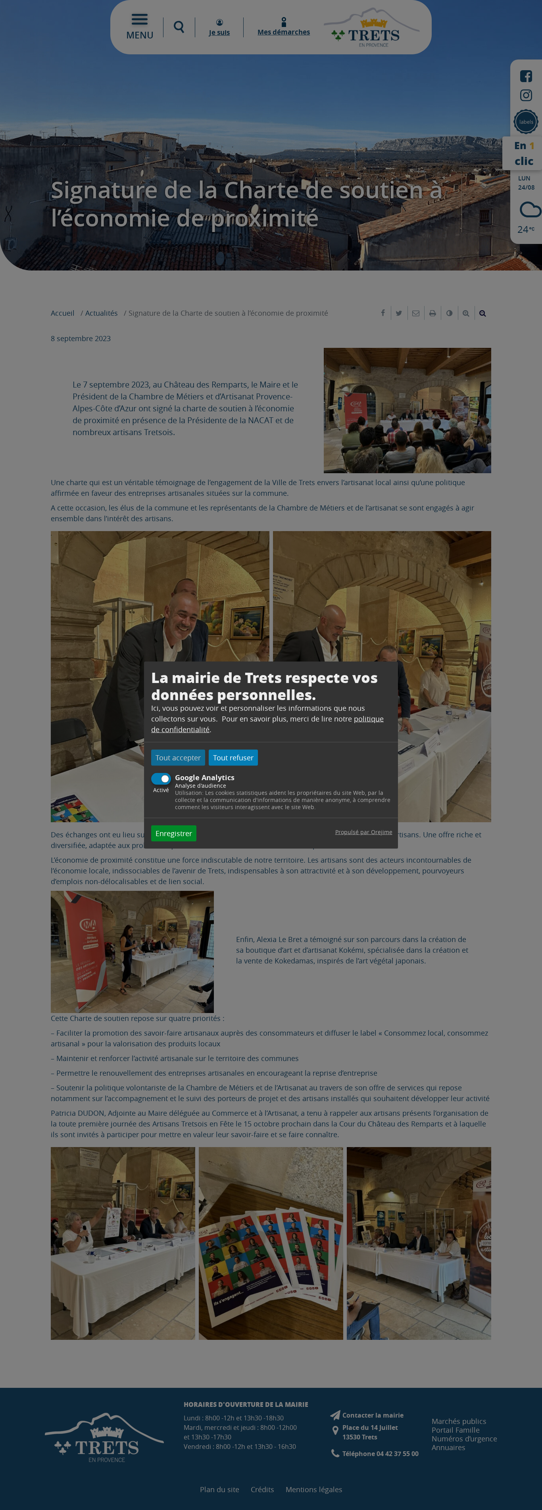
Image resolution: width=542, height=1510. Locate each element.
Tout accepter (178, 757)
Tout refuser (233, 757)
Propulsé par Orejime (363, 832)
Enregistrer (174, 833)
